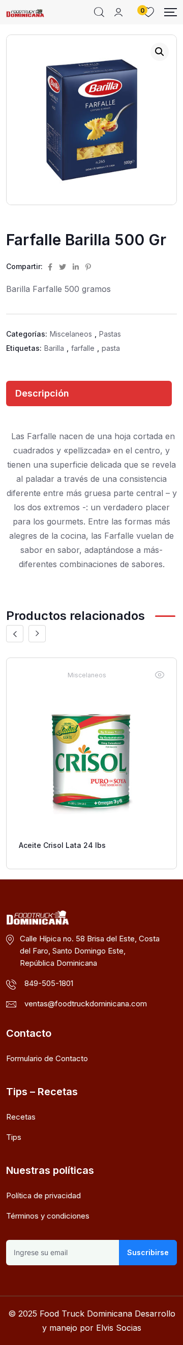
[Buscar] (99, 12)
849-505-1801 (48, 983)
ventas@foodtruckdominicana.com (85, 1003)
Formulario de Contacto (47, 1058)
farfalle (83, 348)
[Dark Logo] (25, 12)
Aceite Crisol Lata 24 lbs (62, 845)
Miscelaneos (71, 334)
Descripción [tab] (42, 393)
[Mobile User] (118, 12)
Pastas (110, 334)
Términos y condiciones (47, 1216)
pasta (111, 348)
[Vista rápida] (159, 674)
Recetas (21, 1117)
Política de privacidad (43, 1195)
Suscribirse (148, 1252)
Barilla (54, 348)
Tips (13, 1137)
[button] (159, 52)
